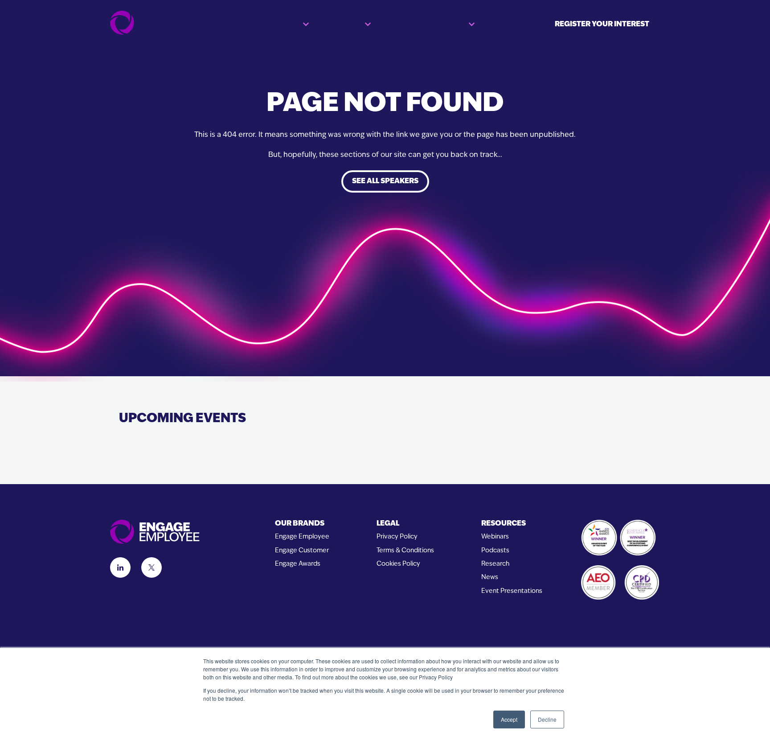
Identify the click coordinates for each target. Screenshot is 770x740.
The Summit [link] (277, 24)
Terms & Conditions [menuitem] (405, 550)
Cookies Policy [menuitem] (398, 564)
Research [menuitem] (495, 564)
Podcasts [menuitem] (495, 550)
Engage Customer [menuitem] (302, 550)
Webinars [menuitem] (495, 537)
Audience (406, 24)
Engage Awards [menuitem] (297, 564)
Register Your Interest (602, 24)
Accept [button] (509, 719)
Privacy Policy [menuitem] (397, 537)
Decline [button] (547, 719)
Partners (510, 24)
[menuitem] (302, 524)
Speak (454, 24)
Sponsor (343, 24)
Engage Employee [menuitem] (302, 537)
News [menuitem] (489, 577)
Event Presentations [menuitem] (511, 591)
